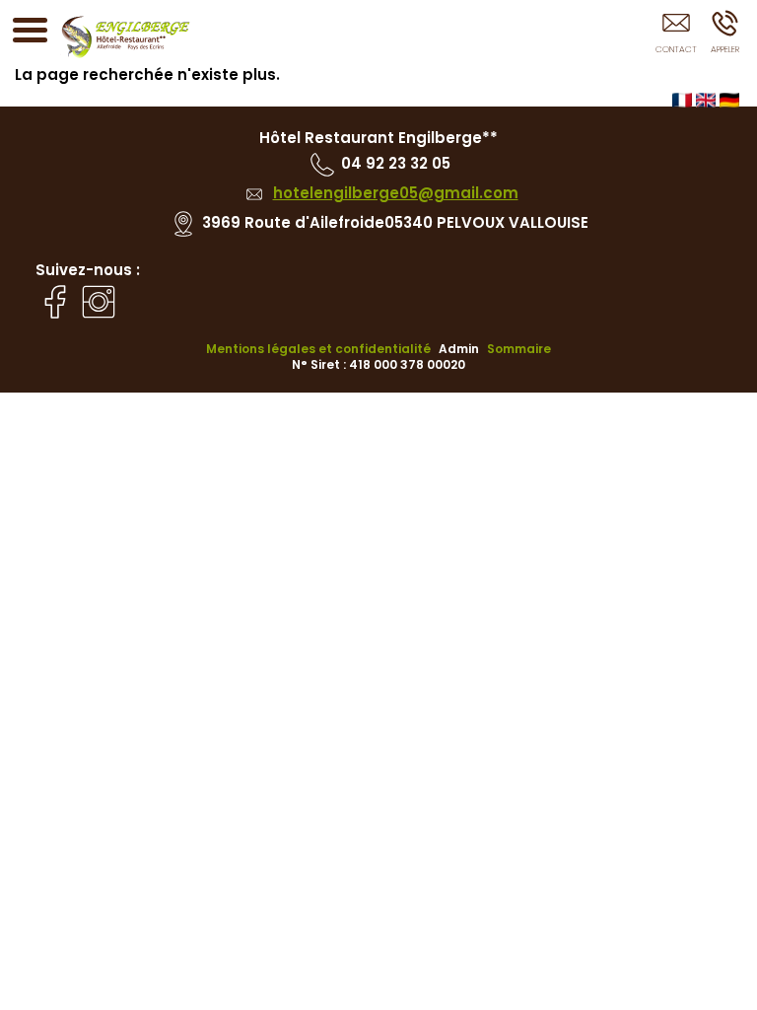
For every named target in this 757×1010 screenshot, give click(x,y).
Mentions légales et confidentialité (318, 348)
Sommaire (519, 348)
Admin (459, 349)
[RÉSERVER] (676, 36)
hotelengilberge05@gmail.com (395, 192)
